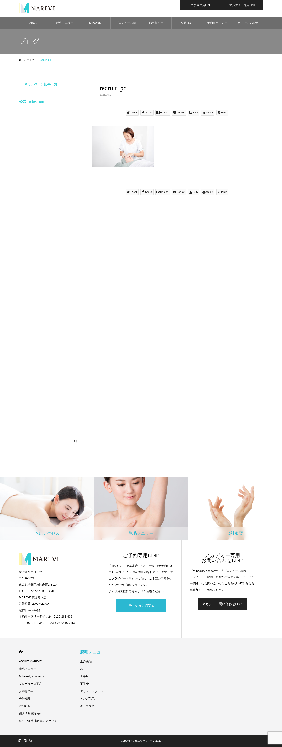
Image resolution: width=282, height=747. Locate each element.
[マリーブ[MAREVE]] (37, 8)
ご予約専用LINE (201, 5)
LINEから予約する (141, 605)
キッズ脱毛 (87, 706)
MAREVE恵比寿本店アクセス (38, 721)
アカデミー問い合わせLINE (222, 604)
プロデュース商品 (126, 25)
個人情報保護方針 (30, 713)
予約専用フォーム (217, 25)
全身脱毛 (86, 661)
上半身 (84, 676)
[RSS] (31, 741)
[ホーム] (20, 60)
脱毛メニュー (64, 22)
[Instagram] (20, 741)
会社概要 (186, 22)
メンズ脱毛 (87, 698)
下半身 (84, 683)
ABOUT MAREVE (34, 25)
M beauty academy (95, 25)
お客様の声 (156, 22)
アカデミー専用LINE (242, 5)
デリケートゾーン (91, 691)
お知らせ (25, 706)
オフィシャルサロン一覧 (248, 25)
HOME (21, 651)
